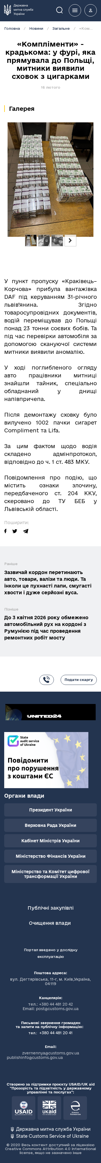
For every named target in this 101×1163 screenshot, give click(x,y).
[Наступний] (87, 188)
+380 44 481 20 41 (55, 1033)
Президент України (50, 810)
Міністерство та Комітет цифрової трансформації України (50, 874)
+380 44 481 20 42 (56, 1004)
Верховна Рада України (50, 825)
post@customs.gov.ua (57, 1008)
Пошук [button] (63, 9)
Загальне (61, 28)
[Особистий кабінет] (90, 10)
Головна (12, 28)
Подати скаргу (79, 680)
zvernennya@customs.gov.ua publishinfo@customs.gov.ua (43, 1055)
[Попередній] (14, 188)
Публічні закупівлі (50, 907)
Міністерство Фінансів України (51, 856)
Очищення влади (50, 923)
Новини (36, 28)
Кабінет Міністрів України (50, 840)
